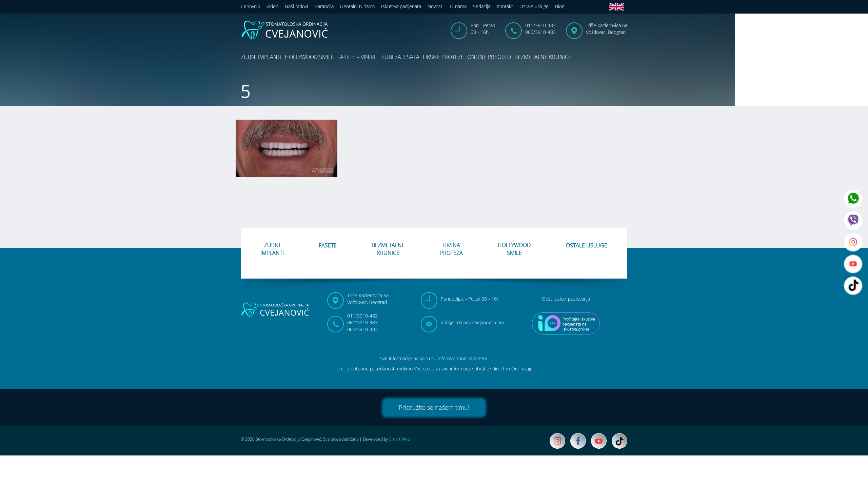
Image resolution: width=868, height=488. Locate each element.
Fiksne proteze (443, 57)
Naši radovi (296, 6)
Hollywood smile (309, 57)
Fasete (328, 245)
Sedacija (481, 6)
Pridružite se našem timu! (434, 407)
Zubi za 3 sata (400, 57)
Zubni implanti (261, 57)
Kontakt (505, 6)
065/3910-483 (362, 329)
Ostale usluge (534, 6)
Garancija (324, 6)
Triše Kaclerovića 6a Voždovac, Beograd (606, 28)
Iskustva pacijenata (401, 6)
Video (272, 6)
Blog (559, 6)
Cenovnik (250, 6)
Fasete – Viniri (356, 57)
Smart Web (399, 439)
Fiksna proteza (451, 249)
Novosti (435, 6)
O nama (458, 6)
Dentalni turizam (357, 6)
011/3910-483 (540, 25)
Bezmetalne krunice (542, 57)
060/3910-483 (540, 32)
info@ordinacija (472, 322)
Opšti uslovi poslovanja (566, 299)
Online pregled (489, 57)
